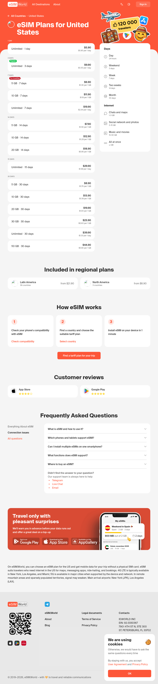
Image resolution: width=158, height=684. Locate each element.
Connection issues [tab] (18, 432)
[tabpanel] (97, 458)
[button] (41, 4)
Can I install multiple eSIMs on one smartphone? (75, 446)
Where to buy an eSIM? (61, 464)
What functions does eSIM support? (68, 455)
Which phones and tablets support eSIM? (71, 437)
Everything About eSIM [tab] (20, 426)
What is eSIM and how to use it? (65, 429)
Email (55, 487)
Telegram (57, 480)
